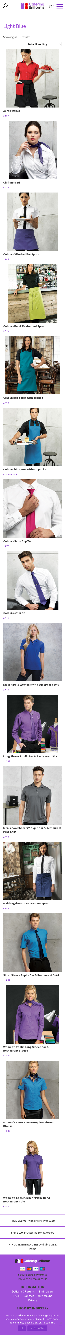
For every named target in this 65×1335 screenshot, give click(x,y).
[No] (60, 1323)
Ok (21, 1328)
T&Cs (16, 1296)
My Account (45, 1296)
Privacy (32, 1300)
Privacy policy (37, 1328)
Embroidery (46, 1291)
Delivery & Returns (23, 1291)
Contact (29, 1296)
